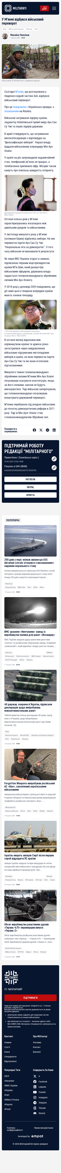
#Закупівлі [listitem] (9, 1081)
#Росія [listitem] (7, 1109)
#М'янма (29, 29)
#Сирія (52, 880)
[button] (53, 8)
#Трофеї (42, 811)
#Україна (29, 660)
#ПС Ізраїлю (29, 880)
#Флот (42, 587)
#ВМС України (36, 656)
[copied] (54, 458)
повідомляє (20, 107)
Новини (7, 1042)
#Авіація (49, 876)
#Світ (36, 29)
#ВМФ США (21, 587)
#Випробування (10, 807)
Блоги (7, 1052)
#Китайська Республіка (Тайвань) (42, 735)
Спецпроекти (10, 1056)
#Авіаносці (8, 584)
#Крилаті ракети (48, 656)
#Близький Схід (10, 587)
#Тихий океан (15, 739)
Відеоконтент (10, 1061)
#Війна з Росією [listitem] (11, 1099)
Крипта (30, 494)
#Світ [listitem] (6, 1095)
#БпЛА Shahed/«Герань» (13, 948)
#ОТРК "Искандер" (11, 660)
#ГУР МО (21, 952)
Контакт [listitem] (37, 1047)
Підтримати (30, 997)
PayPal (30, 487)
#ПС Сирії (39, 880)
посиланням (11, 111)
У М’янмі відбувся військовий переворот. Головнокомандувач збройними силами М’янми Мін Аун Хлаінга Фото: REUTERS (29, 333)
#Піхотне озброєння (11, 811)
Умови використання (43, 1128)
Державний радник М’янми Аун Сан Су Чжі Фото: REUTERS (26, 214)
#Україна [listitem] (8, 1090)
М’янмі (19, 91)
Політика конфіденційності (15, 1129)
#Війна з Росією (10, 952)
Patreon (30, 479)
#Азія (4, 29)
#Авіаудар (8, 876)
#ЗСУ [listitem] (6, 1076)
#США (35, 587)
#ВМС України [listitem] (10, 1085)
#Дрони (28, 952)
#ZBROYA (49, 652)
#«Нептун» (8, 652)
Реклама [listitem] (37, 1042)
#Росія (22, 660)
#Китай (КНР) (24, 735)
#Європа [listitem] (8, 1104)
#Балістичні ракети (22, 656)
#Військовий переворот (16, 29)
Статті (7, 1047)
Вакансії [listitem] (37, 1052)
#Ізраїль (20, 880)
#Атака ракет (9, 656)
